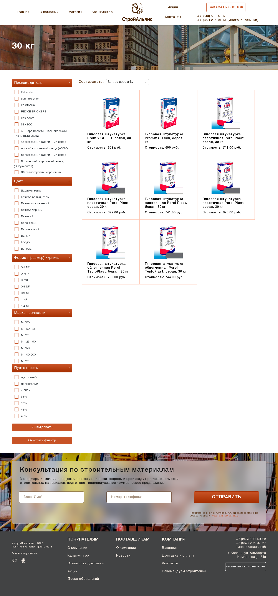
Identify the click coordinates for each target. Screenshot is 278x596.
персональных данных (224, 516)
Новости (123, 555)
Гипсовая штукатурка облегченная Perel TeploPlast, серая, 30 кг (166, 267)
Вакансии (170, 547)
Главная (23, 12)
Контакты (173, 17)
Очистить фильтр (42, 440)
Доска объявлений (83, 578)
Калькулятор (102, 12)
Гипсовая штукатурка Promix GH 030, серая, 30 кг (167, 138)
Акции (173, 7)
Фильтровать (42, 427)
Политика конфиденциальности (32, 547)
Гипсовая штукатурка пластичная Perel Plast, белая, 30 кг (223, 138)
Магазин (75, 12)
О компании (49, 12)
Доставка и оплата (178, 555)
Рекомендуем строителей (184, 571)
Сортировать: (91, 81)
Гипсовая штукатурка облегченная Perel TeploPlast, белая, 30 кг (108, 267)
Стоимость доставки (86, 563)
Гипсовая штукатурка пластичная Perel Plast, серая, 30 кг (108, 203)
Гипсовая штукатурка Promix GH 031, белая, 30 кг (109, 138)
